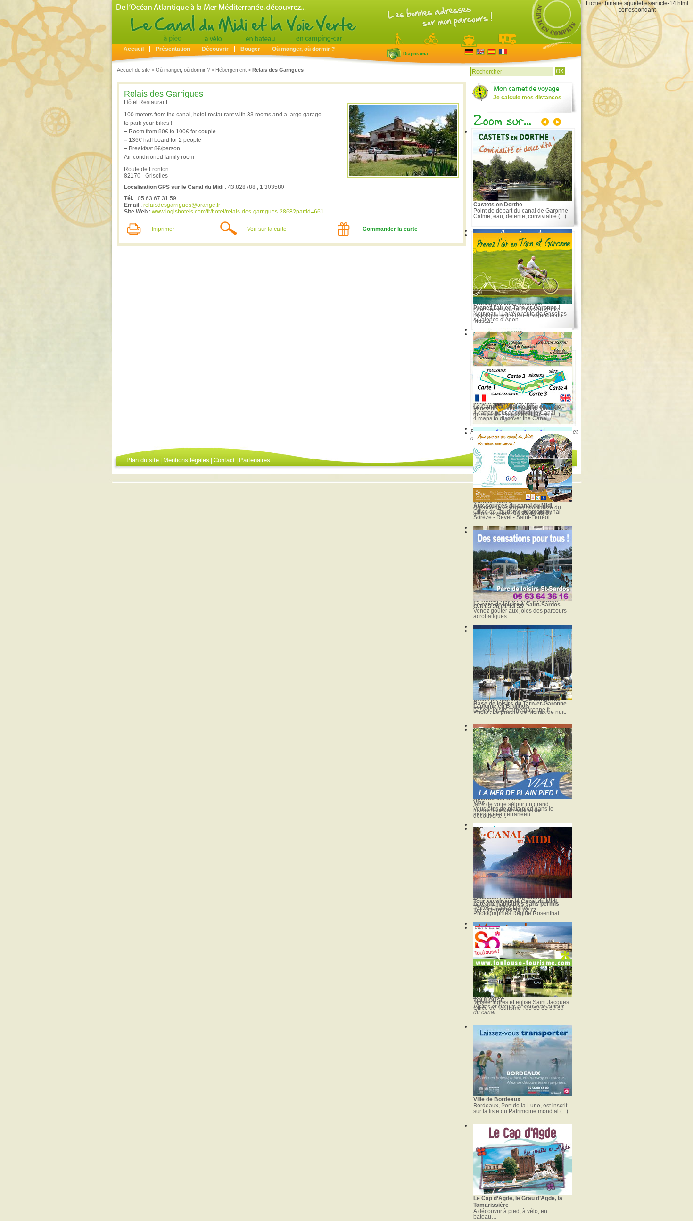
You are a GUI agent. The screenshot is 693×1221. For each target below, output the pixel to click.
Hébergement (231, 70)
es (491, 52)
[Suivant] (556, 123)
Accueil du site (133, 70)
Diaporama (394, 53)
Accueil (134, 49)
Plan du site (142, 460)
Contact (224, 460)
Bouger (250, 49)
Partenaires (254, 460)
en (480, 52)
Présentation (173, 49)
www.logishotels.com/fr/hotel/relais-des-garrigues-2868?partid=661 (238, 211)
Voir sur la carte (267, 229)
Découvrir (215, 49)
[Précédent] (546, 123)
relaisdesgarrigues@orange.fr (181, 205)
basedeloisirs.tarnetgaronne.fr (511, 709)
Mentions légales (186, 460)
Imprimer (163, 229)
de (468, 52)
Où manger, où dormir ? (303, 49)
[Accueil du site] (346, 42)
